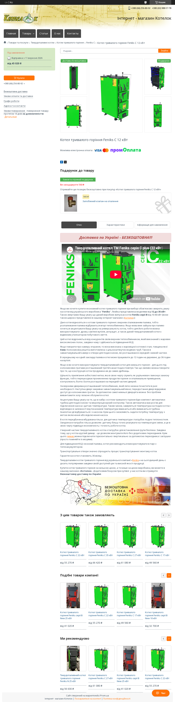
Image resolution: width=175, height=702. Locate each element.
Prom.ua (104, 695)
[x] (65, 162)
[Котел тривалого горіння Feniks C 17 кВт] (158, 535)
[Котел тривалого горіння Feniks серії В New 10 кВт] (158, 595)
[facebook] (61, 162)
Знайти (164, 50)
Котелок (128, 317)
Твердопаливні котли (42, 42)
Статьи (43, 33)
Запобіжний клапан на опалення (100, 201)
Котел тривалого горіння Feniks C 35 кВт (101, 554)
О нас (57, 33)
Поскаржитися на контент (88, 698)
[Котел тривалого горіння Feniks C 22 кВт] (73, 535)
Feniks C (90, 42)
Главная (11, 33)
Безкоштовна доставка (15, 91)
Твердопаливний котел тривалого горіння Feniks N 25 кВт (73, 678)
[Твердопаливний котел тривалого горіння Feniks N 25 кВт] (73, 658)
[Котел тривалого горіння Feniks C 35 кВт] (102, 535)
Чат (163, 693)
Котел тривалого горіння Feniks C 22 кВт (72, 554)
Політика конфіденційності (116, 698)
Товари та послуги (18, 42)
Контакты (72, 33)
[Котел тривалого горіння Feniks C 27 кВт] (130, 535)
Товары (26, 33)
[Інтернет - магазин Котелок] (21, 18)
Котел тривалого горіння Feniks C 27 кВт (129, 554)
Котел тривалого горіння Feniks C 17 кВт (157, 554)
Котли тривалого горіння (70, 42)
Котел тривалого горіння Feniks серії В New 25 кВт (71, 615)
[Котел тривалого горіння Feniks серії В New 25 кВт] (73, 595)
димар (71, 436)
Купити (20, 78)
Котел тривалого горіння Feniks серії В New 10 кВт (156, 615)
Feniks (135, 460)
